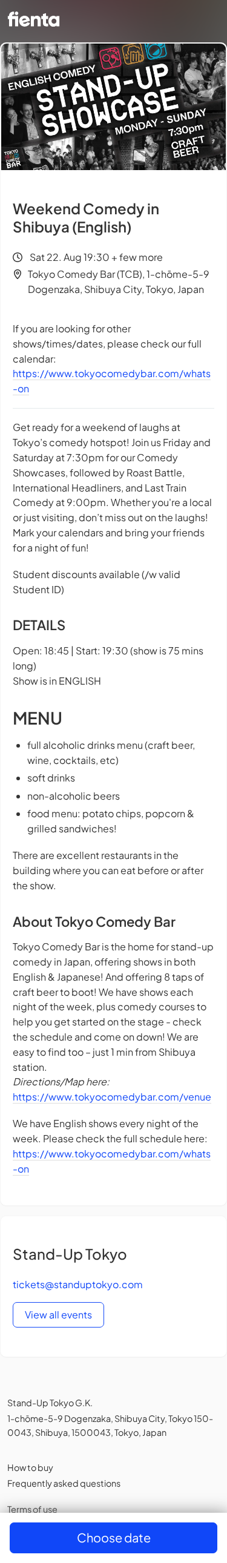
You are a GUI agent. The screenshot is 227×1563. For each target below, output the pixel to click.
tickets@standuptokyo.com (78, 1284)
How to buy (30, 1467)
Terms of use (32, 1509)
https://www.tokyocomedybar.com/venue (112, 1096)
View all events (58, 1314)
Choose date (114, 1537)
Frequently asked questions (63, 1483)
